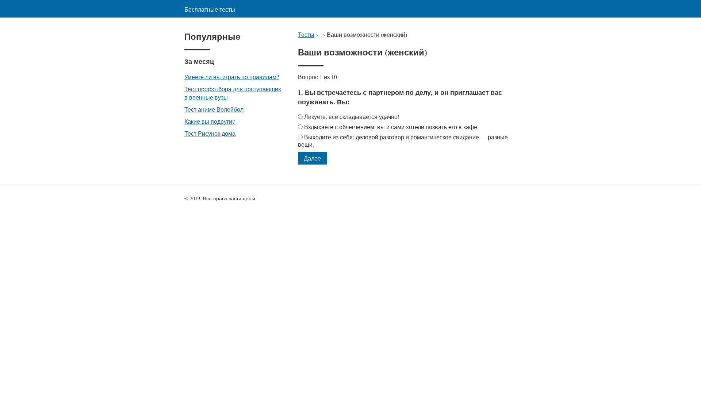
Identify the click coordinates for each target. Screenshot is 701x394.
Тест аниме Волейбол (214, 109)
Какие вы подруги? (209, 121)
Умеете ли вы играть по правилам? (231, 77)
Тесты (306, 34)
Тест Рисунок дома (209, 133)
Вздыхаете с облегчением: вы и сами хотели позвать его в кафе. (391, 127)
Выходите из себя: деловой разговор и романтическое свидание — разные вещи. (403, 140)
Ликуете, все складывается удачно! (351, 116)
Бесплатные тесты (209, 9)
